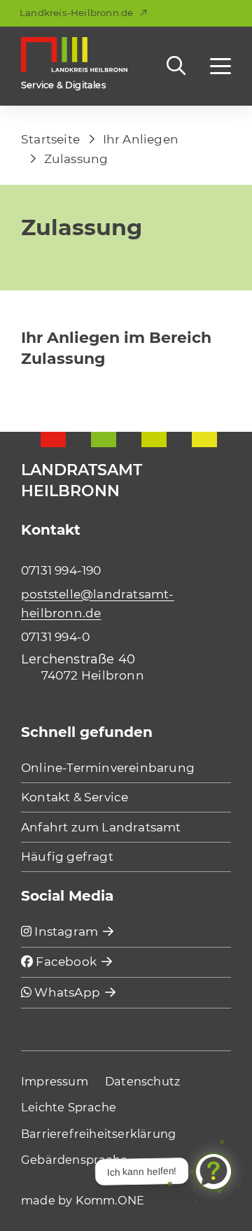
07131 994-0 (55, 636)
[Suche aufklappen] (179, 65)
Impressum (54, 1081)
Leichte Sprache (68, 1107)
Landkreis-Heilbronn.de (76, 12)
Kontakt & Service (74, 796)
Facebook (65, 961)
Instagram (64, 931)
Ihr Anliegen (140, 139)
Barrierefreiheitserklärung (98, 1134)
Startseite (50, 139)
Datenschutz (142, 1081)
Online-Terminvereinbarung (108, 767)
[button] (220, 66)
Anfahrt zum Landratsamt (101, 827)
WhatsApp (65, 992)
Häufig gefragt (67, 856)
